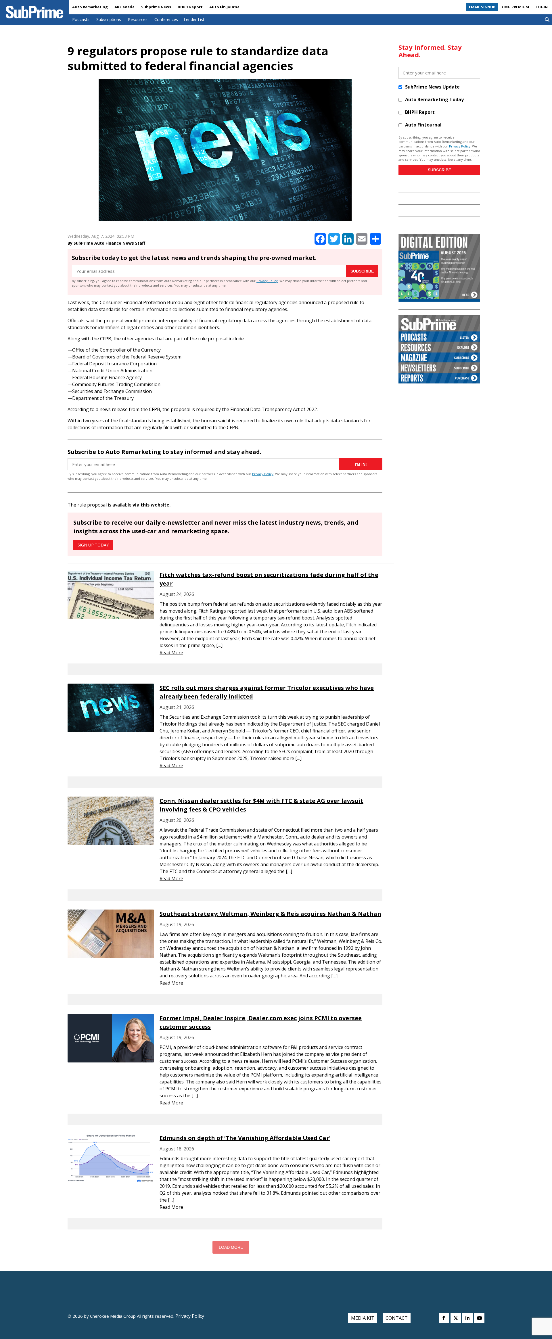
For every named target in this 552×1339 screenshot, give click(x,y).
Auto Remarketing (90, 6)
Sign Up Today (93, 545)
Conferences (166, 19)
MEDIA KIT (362, 1318)
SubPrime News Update (432, 87)
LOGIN (542, 6)
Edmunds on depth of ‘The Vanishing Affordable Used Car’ (245, 1138)
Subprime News (156, 6)
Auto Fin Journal (225, 6)
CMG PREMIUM (515, 6)
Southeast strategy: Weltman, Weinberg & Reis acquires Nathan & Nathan (270, 914)
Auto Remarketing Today (434, 99)
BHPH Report (190, 6)
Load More (231, 1247)
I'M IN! (361, 464)
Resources (137, 19)
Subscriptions (108, 19)
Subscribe (362, 271)
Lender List (194, 19)
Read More (171, 652)
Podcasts (80, 19)
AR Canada (124, 6)
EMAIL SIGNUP (482, 6)
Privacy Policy (267, 281)
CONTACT (397, 1318)
